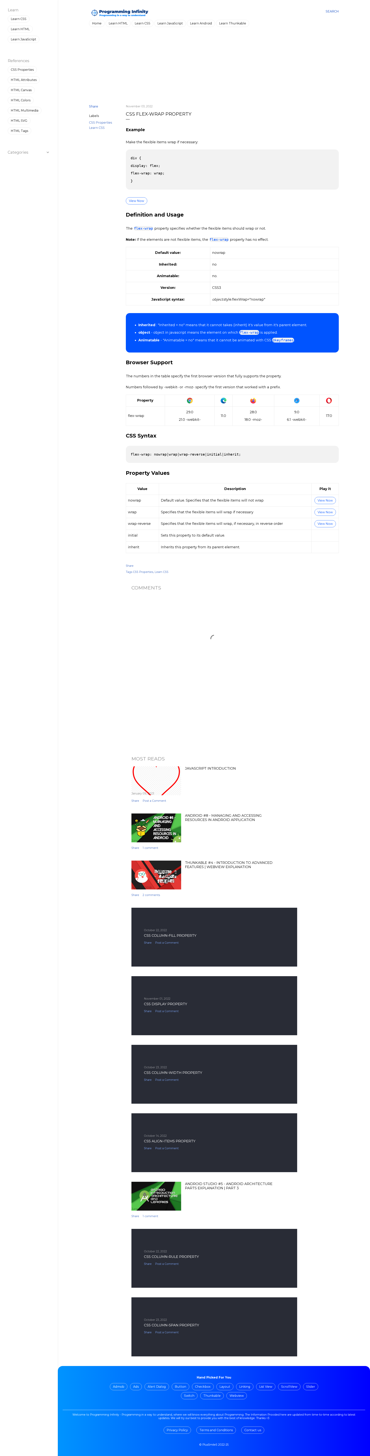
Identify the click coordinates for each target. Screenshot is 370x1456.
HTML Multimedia (24, 110)
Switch (189, 1396)
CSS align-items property (169, 1141)
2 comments (151, 895)
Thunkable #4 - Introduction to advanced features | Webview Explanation (228, 865)
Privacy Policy (177, 1430)
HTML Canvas (21, 90)
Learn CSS (142, 23)
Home (97, 23)
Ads (136, 1386)
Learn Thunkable (232, 23)
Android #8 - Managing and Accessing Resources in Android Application (223, 817)
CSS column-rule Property (171, 1257)
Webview (237, 1396)
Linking (244, 1386)
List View (265, 1386)
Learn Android (201, 23)
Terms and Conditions (216, 1430)
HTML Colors (20, 100)
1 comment (150, 848)
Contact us (252, 1430)
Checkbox (203, 1386)
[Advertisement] (214, 68)
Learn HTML (118, 23)
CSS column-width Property (173, 1073)
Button (180, 1386)
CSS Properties (100, 122)
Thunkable (212, 1396)
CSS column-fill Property (170, 935)
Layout (224, 1386)
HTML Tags (19, 131)
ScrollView (289, 1386)
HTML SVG (19, 121)
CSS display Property (165, 1004)
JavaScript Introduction (210, 768)
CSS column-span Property (171, 1325)
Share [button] (93, 106)
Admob (118, 1386)
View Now (136, 201)
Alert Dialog (157, 1386)
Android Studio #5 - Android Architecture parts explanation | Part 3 (228, 1186)
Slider (310, 1386)
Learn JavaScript (170, 23)
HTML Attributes (24, 80)
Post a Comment (154, 801)
